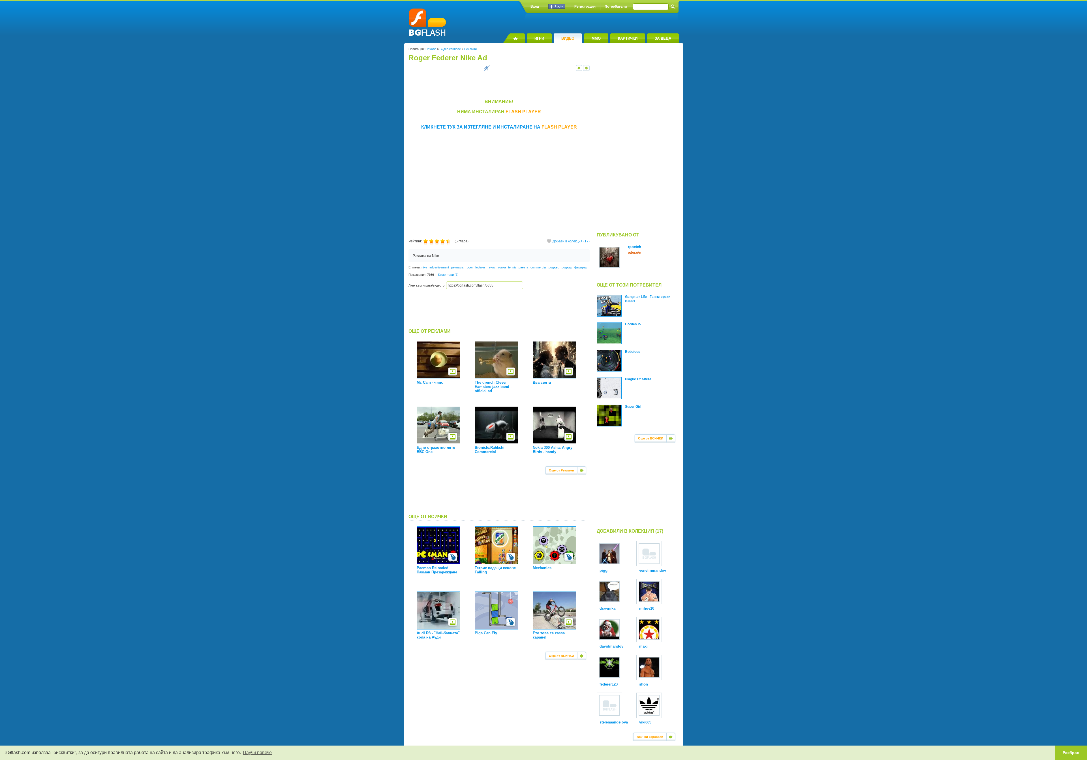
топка (502, 267)
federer (480, 267)
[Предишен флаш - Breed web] (579, 70)
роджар (567, 267)
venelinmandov (652, 570)
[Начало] (514, 38)
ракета (523, 267)
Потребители (616, 6)
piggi (604, 570)
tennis (512, 267)
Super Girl (633, 407)
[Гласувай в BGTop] (487, 70)
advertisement (439, 267)
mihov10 (646, 608)
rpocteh (634, 247)
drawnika (607, 608)
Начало (430, 49)
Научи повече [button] (257, 752)
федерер (580, 267)
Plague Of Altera (638, 379)
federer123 (609, 684)
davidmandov (611, 646)
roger (469, 267)
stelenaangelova (614, 722)
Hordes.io (633, 324)
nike (424, 267)
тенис (491, 267)
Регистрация (585, 6)
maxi (643, 646)
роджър (554, 267)
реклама (457, 267)
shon (643, 684)
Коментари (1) (448, 274)
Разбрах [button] (1071, 752)
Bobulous (632, 352)
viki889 (645, 722)
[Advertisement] (499, 308)
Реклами (470, 49)
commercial (538, 267)
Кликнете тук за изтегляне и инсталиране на (499, 127)
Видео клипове (450, 49)
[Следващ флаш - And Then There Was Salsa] (586, 70)
